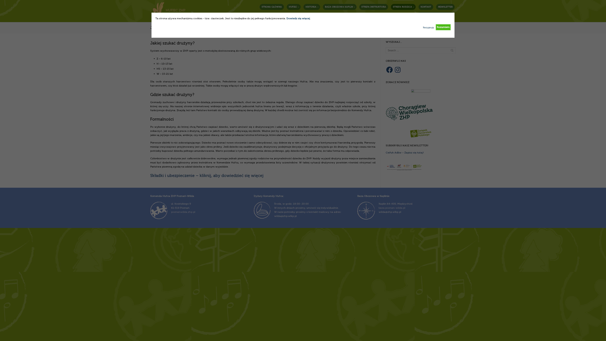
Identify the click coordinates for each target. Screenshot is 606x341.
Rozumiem (443, 27)
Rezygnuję (428, 27)
